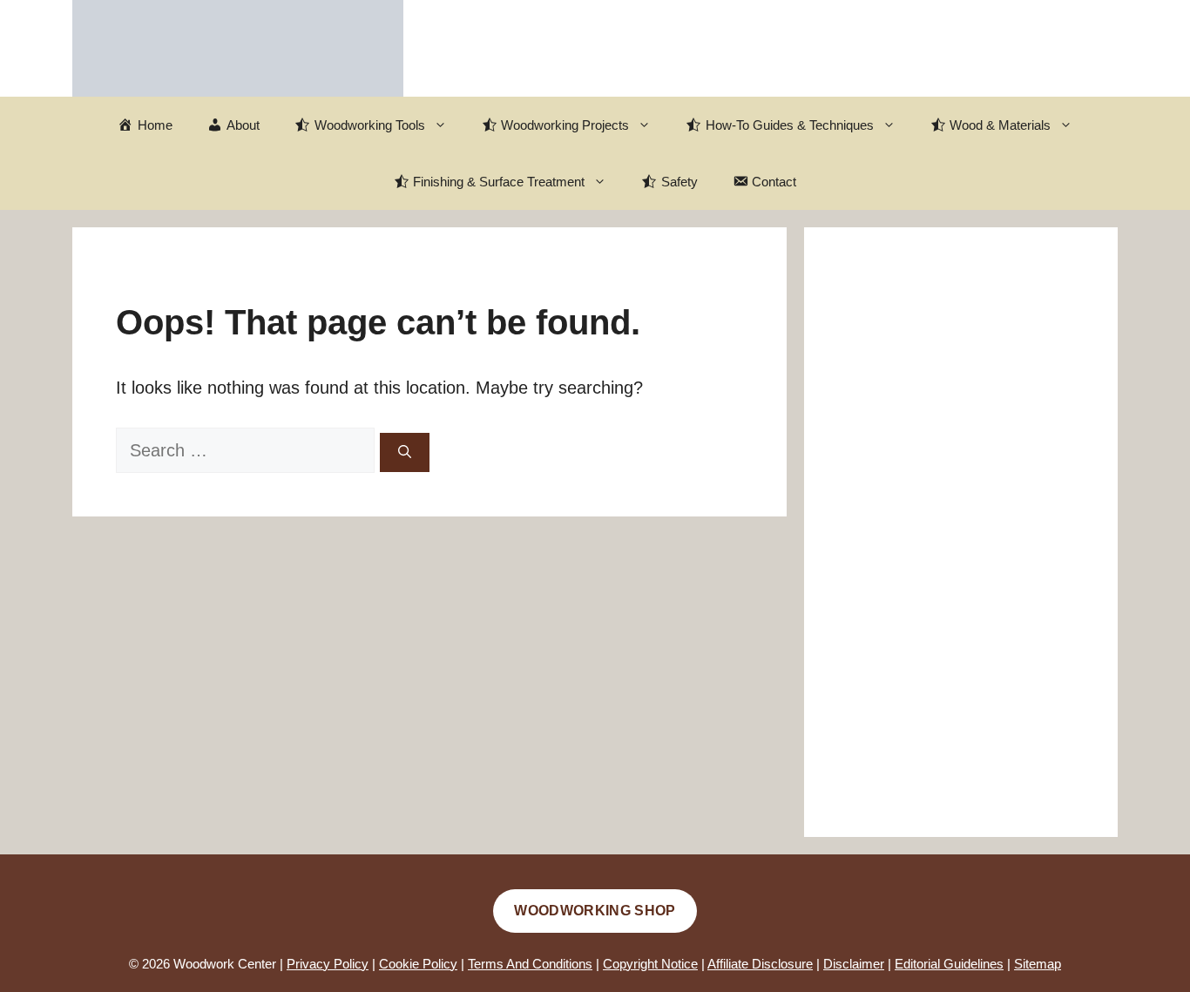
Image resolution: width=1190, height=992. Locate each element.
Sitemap (1037, 963)
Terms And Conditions (530, 963)
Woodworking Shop (594, 910)
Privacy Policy (327, 963)
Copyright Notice (650, 963)
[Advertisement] (961, 532)
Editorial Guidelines (949, 963)
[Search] (404, 452)
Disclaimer (853, 963)
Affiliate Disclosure (760, 963)
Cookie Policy (418, 963)
